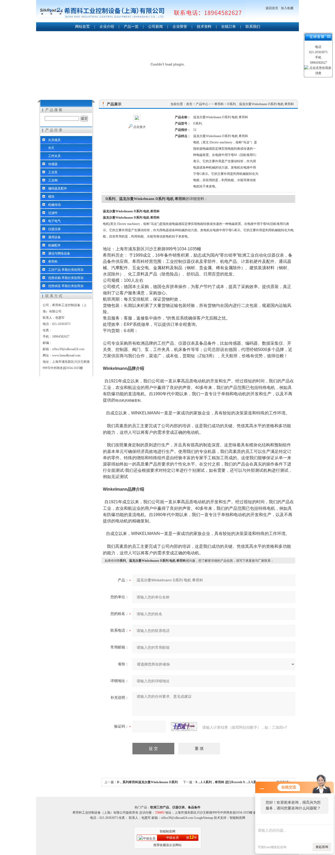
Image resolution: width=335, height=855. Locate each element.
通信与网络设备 (59, 253)
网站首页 (82, 27)
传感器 (53, 164)
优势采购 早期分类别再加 (65, 278)
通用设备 (54, 237)
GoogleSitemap (203, 818)
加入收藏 (287, 8)
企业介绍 (106, 27)
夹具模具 (54, 140)
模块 (51, 196)
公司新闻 (155, 27)
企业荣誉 (179, 27)
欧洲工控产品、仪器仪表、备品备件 (175, 807)
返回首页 (272, 8)
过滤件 (53, 213)
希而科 (53, 261)
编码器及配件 (57, 188)
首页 (189, 104)
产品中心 (202, 104)
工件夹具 (54, 156)
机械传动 (54, 205)
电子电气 (54, 221)
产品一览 (131, 27)
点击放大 (139, 127)
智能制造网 (167, 831)
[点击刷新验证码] (184, 726)
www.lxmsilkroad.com (66, 355)
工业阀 (53, 180)
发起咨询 (322, 847)
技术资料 (204, 27)
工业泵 (53, 172)
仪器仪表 (54, 229)
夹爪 (51, 148)
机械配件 (54, 245)
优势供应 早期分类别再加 (65, 286)
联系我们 (252, 27)
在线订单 (228, 27)
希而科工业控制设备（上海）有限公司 (140, 11)
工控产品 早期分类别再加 (65, 270)
